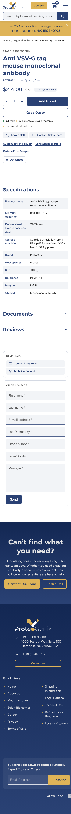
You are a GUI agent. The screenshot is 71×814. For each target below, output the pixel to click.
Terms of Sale (17, 729)
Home (6, 40)
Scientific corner (19, 708)
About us (14, 693)
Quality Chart (33, 80)
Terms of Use (54, 705)
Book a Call (54, 584)
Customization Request (17, 143)
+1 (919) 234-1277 (33, 654)
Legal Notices (54, 698)
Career (12, 715)
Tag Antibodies (22, 40)
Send (14, 499)
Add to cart (47, 101)
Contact (39, 5)
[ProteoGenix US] (13, 5)
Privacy (13, 722)
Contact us (38, 663)
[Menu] (66, 5)
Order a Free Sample (16, 151)
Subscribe (59, 780)
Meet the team (18, 700)
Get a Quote (35, 112)
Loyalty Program (56, 723)
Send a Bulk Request (48, 143)
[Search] (62, 16)
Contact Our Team (22, 584)
